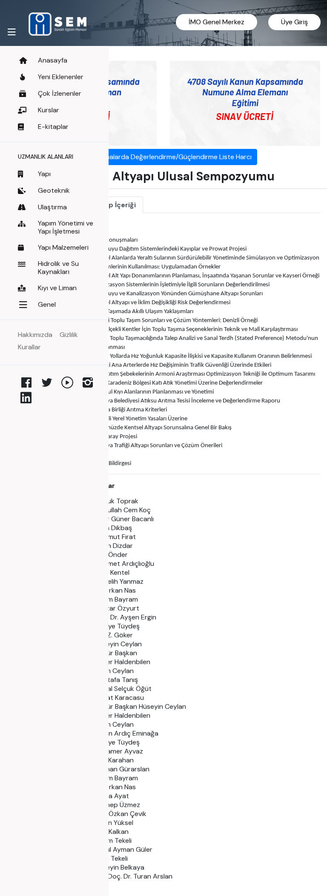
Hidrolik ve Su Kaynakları (58, 268)
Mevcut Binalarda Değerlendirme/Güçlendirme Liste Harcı (163, 156)
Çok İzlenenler (59, 93)
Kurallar (29, 347)
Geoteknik (54, 190)
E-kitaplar (53, 126)
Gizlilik (69, 335)
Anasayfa (52, 60)
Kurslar (48, 110)
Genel (47, 304)
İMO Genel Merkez (216, 21)
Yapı (44, 173)
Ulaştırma (52, 207)
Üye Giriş (294, 21)
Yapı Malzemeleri (63, 247)
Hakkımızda (35, 335)
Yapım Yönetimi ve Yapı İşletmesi (65, 227)
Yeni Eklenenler (60, 76)
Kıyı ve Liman (57, 287)
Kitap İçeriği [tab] (115, 204)
